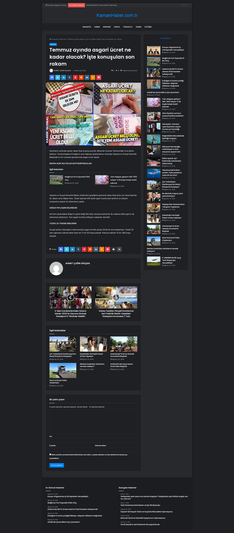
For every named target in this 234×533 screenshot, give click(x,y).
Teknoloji (127, 27)
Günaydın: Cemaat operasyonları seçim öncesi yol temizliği (171, 126)
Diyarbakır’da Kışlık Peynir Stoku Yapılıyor (91, 355)
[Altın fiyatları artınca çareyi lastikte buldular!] (153, 116)
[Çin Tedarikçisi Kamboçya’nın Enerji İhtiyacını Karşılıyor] (62, 344)
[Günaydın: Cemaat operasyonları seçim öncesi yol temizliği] (153, 127)
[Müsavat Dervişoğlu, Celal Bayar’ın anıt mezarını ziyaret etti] (153, 150)
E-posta (53, 445)
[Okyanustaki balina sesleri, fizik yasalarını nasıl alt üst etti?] (153, 173)
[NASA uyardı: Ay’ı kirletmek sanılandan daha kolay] (153, 161)
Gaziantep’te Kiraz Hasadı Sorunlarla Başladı (122, 355)
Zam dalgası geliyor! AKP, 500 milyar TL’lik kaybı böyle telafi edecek (123, 180)
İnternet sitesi (100, 445)
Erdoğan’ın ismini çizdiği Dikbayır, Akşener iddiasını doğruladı (173, 83)
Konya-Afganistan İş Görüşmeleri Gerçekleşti (173, 48)
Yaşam (138, 27)
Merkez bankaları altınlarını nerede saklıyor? (92, 365)
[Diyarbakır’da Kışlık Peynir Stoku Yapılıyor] (93, 344)
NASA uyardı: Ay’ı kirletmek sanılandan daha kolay (171, 161)
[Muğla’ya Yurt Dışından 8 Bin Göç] (56, 179)
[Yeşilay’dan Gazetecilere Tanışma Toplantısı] (153, 207)
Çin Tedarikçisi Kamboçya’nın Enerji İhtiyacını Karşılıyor (62, 355)
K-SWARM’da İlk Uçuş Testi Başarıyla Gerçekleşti (171, 260)
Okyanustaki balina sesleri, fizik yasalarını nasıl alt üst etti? (172, 172)
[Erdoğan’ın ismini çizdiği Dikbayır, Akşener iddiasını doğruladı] (153, 84)
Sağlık (117, 27)
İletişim (148, 27)
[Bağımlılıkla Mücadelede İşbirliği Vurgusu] (153, 139)
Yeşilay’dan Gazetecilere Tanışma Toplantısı (173, 205)
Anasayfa (87, 27)
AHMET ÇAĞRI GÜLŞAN (62, 70)
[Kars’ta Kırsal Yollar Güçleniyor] (62, 370)
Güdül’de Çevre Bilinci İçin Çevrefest (163, 92)
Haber (97, 27)
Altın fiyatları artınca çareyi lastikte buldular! (173, 114)
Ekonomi (107, 27)
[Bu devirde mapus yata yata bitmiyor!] (153, 196)
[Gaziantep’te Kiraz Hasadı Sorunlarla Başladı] (123, 344)
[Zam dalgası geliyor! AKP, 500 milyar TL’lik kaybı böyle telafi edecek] (102, 179)
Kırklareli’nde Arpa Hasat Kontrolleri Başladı (121, 365)
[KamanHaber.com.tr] (117, 15)
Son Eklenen (165, 38)
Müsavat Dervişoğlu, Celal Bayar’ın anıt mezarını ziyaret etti (171, 149)
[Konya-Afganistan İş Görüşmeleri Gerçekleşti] (153, 50)
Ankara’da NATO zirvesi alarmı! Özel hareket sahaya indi (107, 5)
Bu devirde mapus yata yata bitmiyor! (172, 194)
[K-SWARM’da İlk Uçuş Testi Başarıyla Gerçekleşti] (153, 261)
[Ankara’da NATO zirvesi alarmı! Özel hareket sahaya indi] (153, 72)
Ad (51, 436)
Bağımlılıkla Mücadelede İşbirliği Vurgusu (173, 137)
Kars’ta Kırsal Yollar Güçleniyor (58, 381)
